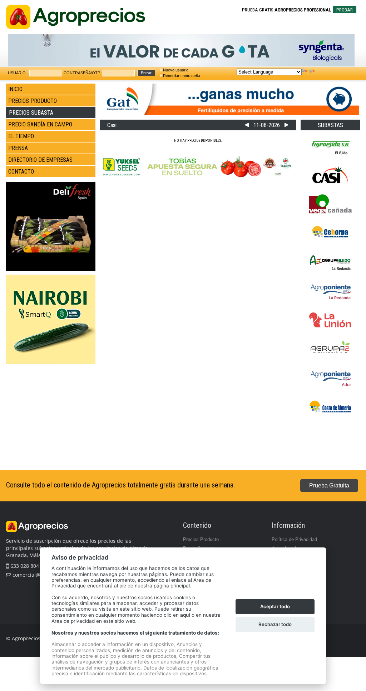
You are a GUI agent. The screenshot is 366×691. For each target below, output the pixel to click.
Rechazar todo (275, 624)
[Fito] (50, 363)
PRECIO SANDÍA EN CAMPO (40, 124)
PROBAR (344, 9)
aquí (185, 615)
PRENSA (18, 148)
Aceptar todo (275, 606)
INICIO (15, 89)
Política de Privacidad (294, 539)
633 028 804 (24, 565)
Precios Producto (201, 539)
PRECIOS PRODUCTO (32, 100)
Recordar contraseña (181, 76)
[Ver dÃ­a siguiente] (286, 125)
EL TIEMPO (21, 136)
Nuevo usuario (175, 70)
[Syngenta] (181, 65)
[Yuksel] (198, 178)
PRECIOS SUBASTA (31, 112)
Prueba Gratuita (329, 485)
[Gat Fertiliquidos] (229, 114)
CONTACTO (21, 171)
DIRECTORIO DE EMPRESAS (40, 159)
